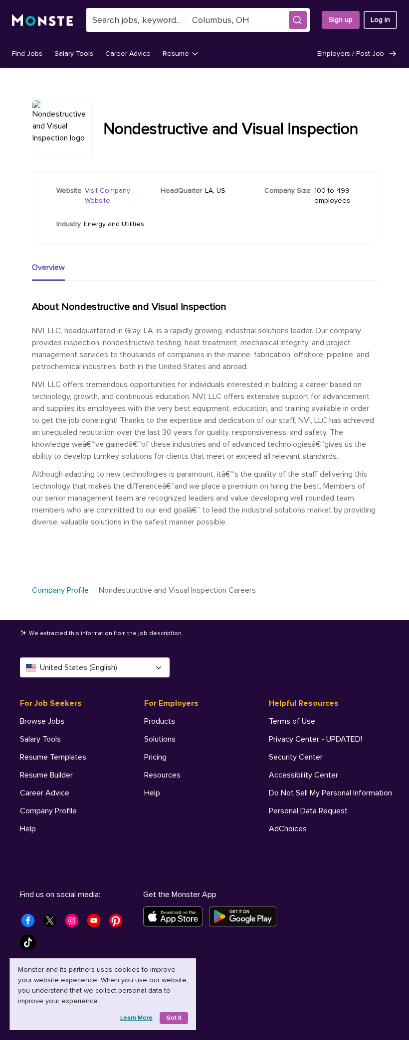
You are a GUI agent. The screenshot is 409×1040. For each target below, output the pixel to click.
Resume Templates (53, 757)
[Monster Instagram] (75, 923)
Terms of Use (292, 721)
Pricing (155, 757)
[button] (298, 20)
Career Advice (128, 53)
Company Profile (60, 590)
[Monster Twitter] (53, 923)
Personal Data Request (308, 811)
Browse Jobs (42, 721)
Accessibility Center (303, 775)
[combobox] (136, 20)
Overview (48, 267)
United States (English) (78, 667)
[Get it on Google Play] (245, 916)
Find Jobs (27, 53)
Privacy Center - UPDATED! (315, 739)
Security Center (296, 757)
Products (159, 721)
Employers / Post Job (350, 53)
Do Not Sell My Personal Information (330, 793)
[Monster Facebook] (31, 923)
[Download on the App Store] (176, 916)
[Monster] (43, 20)
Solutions (160, 739)
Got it (174, 1018)
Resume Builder (46, 775)
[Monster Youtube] (97, 923)
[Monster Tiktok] (31, 945)
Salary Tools (73, 53)
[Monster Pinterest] (119, 923)
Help (28, 829)
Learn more (136, 1018)
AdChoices (288, 829)
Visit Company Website (107, 195)
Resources (162, 775)
